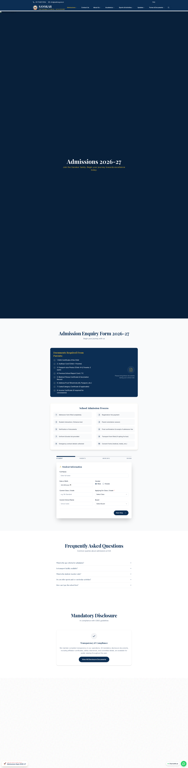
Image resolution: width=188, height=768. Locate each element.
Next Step (119, 513)
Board (97, 500)
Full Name (63, 472)
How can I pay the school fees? (67, 585)
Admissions (71, 7)
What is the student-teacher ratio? (68, 574)
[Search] (168, 7)
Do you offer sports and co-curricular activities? (73, 580)
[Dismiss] (28, 761)
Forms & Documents (156, 7)
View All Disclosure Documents (94, 659)
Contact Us (85, 7)
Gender (97, 481)
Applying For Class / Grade (104, 490)
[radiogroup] (111, 484)
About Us (96, 7)
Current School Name (67, 500)
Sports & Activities (125, 7)
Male (99, 484)
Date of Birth (64, 481)
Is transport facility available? (67, 568)
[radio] (96, 484)
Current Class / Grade (67, 490)
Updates (140, 7)
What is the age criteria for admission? (70, 563)
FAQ (153, 2)
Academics (109, 7)
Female (107, 484)
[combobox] (111, 494)
